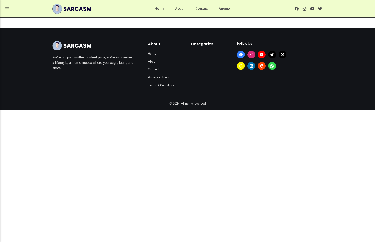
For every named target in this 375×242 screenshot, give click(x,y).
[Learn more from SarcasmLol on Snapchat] (241, 66)
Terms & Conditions (161, 85)
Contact (201, 8)
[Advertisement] (187, 142)
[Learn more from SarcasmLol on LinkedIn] (251, 66)
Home (159, 8)
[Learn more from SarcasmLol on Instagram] (304, 8)
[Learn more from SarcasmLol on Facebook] (296, 8)
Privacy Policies (158, 77)
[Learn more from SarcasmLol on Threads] (282, 54)
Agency (225, 8)
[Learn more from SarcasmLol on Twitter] (320, 8)
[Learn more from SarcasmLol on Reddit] (262, 66)
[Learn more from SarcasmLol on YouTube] (312, 8)
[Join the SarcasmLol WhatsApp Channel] (272, 66)
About (179, 8)
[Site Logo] (71, 45)
